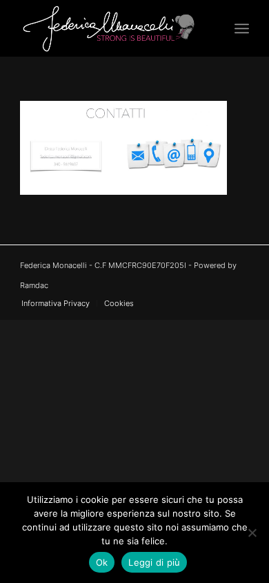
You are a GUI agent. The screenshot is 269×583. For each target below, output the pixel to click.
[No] (252, 532)
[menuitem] (242, 28)
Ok (102, 562)
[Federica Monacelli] (111, 28)
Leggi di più (154, 562)
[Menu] (242, 28)
